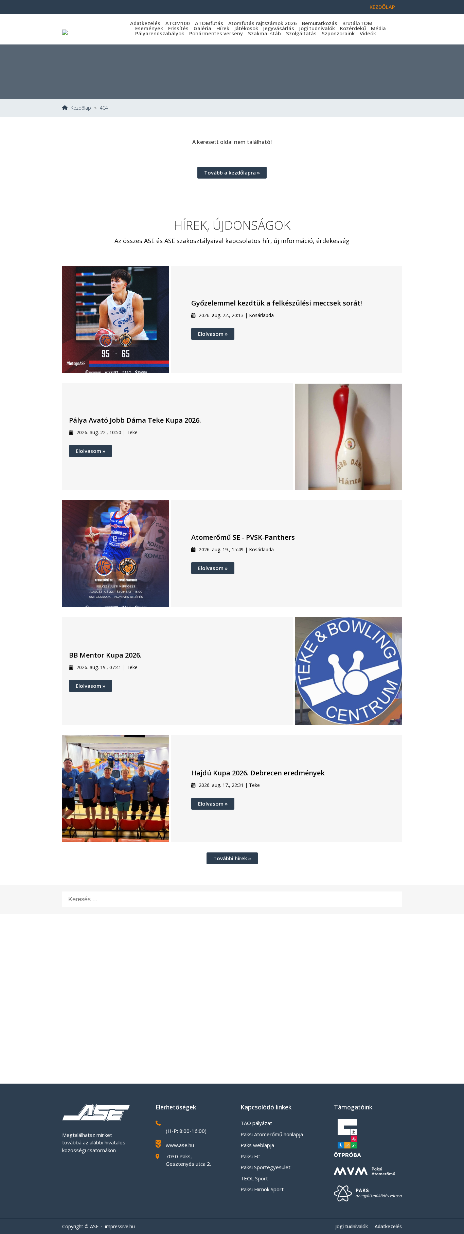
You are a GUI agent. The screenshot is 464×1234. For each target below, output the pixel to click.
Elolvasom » (213, 333)
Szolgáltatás (301, 33)
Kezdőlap (382, 6)
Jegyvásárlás (278, 28)
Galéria (202, 28)
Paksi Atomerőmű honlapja (271, 1134)
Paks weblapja (257, 1145)
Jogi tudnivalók (317, 28)
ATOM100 (177, 23)
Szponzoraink (338, 33)
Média (378, 28)
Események (149, 28)
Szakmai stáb (264, 33)
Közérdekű (353, 28)
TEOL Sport (254, 1178)
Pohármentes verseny (216, 33)
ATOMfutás (209, 23)
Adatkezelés (145, 23)
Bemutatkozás (319, 23)
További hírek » (232, 858)
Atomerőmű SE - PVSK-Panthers (243, 537)
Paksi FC (250, 1156)
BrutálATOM (357, 23)
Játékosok (246, 28)
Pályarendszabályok (159, 33)
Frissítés (178, 28)
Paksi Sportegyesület (265, 1167)
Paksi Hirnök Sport (262, 1189)
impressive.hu (120, 1226)
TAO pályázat (256, 1123)
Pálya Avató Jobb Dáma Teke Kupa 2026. (135, 420)
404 (104, 108)
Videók (368, 33)
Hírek (222, 28)
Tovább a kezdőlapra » (232, 172)
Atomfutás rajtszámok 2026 (262, 23)
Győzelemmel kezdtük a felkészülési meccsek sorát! (276, 303)
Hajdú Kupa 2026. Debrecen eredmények (258, 772)
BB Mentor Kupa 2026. (105, 655)
